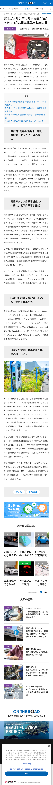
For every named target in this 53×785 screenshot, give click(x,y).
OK (26, 774)
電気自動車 (33, 492)
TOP (7, 14)
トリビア (26, 9)
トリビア (13, 14)
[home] (4, 14)
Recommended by (34, 592)
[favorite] (45, 3)
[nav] (3, 3)
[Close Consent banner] (49, 746)
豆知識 (20, 14)
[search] (50, 3)
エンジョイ (39, 9)
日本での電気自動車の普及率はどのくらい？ (24, 121)
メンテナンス (13, 9)
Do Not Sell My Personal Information (26, 769)
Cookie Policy (26, 764)
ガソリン (19, 492)
